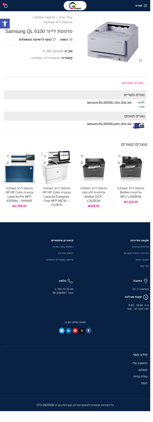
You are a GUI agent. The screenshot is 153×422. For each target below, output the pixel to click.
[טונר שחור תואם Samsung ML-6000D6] (138, 126)
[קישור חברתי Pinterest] (75, 330)
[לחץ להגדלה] (140, 60)
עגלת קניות (140, 376)
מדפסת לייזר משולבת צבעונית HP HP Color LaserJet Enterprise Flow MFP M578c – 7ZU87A (57, 196)
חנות (144, 383)
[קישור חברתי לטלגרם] (62, 330)
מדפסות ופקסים (45, 17)
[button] (5, 23)
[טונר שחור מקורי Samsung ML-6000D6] (138, 104)
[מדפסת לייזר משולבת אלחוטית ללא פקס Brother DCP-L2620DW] (93, 167)
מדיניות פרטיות (140, 246)
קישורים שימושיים (62, 240)
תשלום (143, 370)
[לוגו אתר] (75, 5)
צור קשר (144, 266)
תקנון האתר (142, 259)
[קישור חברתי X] (82, 330)
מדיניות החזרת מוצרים (136, 253)
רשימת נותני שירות (63, 246)
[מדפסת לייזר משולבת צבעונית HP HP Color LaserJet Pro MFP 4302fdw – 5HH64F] (19, 167)
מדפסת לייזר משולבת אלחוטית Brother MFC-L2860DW (130, 192)
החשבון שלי (139, 363)
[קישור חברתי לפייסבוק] (88, 330)
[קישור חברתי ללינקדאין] (68, 330)
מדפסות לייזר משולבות (58, 22)
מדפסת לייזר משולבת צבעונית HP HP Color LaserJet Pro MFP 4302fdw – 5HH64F (19, 194)
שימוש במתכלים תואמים (59, 259)
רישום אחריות (65, 253)
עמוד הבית (65, 17)
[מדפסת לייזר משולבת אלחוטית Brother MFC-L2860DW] (130, 167)
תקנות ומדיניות (139, 240)
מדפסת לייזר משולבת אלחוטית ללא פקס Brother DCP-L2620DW (93, 194)
